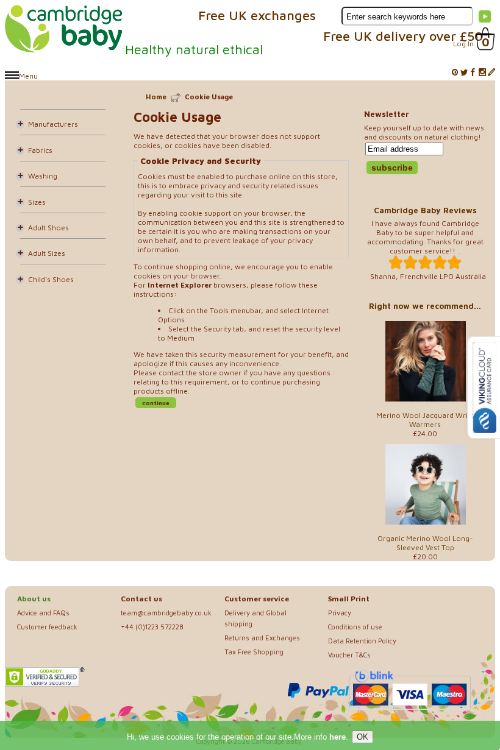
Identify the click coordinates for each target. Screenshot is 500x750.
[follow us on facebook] (473, 72)
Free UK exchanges (257, 15)
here (337, 736)
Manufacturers (53, 124)
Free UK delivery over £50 (403, 36)
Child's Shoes (51, 279)
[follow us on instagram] (482, 72)
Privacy (339, 613)
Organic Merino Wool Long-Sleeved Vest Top (425, 543)
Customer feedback (47, 627)
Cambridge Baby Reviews (425, 210)
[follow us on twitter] (464, 72)
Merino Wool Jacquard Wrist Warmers (425, 420)
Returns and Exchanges (262, 638)
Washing (42, 175)
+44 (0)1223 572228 (152, 627)
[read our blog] (491, 72)
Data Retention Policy (362, 641)
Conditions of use (355, 627)
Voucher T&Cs (349, 655)
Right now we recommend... (425, 306)
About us (34, 598)
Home (156, 97)
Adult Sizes (46, 253)
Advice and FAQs (43, 613)
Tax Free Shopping (254, 652)
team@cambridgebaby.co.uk (166, 613)
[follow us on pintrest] (455, 72)
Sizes (37, 202)
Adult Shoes (48, 227)
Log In (463, 43)
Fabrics (40, 150)
